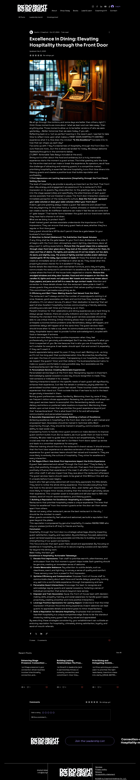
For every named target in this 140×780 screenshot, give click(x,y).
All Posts (22, 17)
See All (118, 653)
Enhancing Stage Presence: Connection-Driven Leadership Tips (33, 661)
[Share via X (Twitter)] (36, 634)
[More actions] (109, 32)
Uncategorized (52, 17)
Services (98, 767)
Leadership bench (36, 17)
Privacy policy (101, 769)
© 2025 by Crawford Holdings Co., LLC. (111, 778)
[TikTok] (109, 6)
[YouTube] (105, 6)
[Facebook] (97, 6)
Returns (98, 772)
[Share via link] (47, 634)
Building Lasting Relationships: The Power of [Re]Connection (70, 661)
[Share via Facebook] (31, 634)
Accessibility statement (105, 774)
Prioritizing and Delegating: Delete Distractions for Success (104, 661)
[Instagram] (93, 6)
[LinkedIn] (101, 6)
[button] (65, 11)
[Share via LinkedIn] (41, 634)
